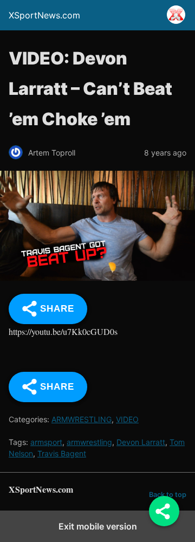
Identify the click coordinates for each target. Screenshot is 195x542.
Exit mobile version (97, 526)
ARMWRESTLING (81, 419)
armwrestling (89, 442)
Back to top (167, 495)
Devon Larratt (140, 442)
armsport (46, 442)
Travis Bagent (61, 453)
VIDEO (127, 419)
